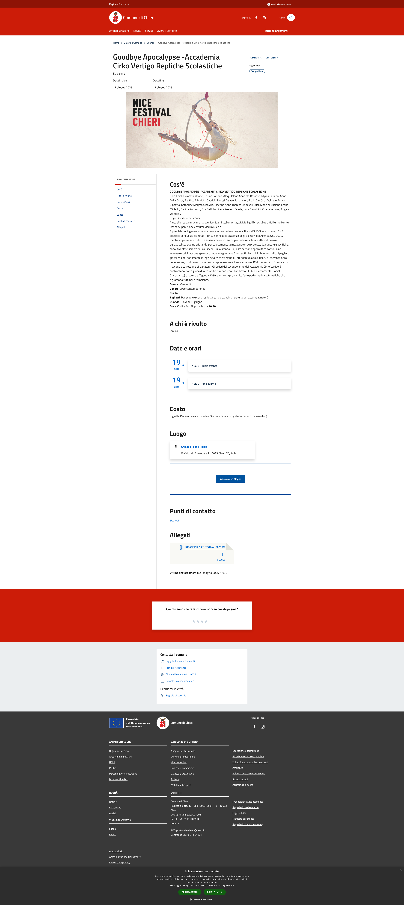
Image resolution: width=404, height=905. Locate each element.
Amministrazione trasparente (125, 857)
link (232, 885)
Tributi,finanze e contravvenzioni (250, 762)
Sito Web (174, 520)
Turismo (175, 779)
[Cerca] (291, 17)
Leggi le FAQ (239, 813)
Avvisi (112, 813)
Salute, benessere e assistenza (248, 773)
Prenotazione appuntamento (247, 802)
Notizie (113, 802)
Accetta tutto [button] (190, 892)
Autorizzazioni (240, 779)
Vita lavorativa (179, 762)
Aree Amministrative (120, 756)
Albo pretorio (116, 851)
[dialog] (202, 886)
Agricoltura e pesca (242, 785)
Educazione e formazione (245, 751)
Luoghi (112, 829)
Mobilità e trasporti (181, 785)
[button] (202, 899)
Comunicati (115, 807)
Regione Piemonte (119, 4)
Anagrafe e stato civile (183, 751)
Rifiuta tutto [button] (214, 892)
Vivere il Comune (133, 43)
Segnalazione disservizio (245, 807)
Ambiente (237, 768)
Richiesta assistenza (243, 819)
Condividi (255, 57)
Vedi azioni (271, 57)
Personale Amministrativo (123, 773)
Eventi (150, 43)
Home (116, 43)
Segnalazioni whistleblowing (247, 824)
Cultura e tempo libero (183, 756)
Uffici (112, 762)
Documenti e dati (118, 779)
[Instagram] (263, 17)
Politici (112, 768)
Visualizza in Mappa (230, 479)
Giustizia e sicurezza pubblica (248, 756)
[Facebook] (255, 17)
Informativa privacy (119, 862)
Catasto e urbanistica (182, 773)
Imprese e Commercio (182, 768)
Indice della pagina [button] (126, 179)
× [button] (400, 870)
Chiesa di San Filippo (194, 447)
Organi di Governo (119, 751)
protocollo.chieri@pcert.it (190, 830)
